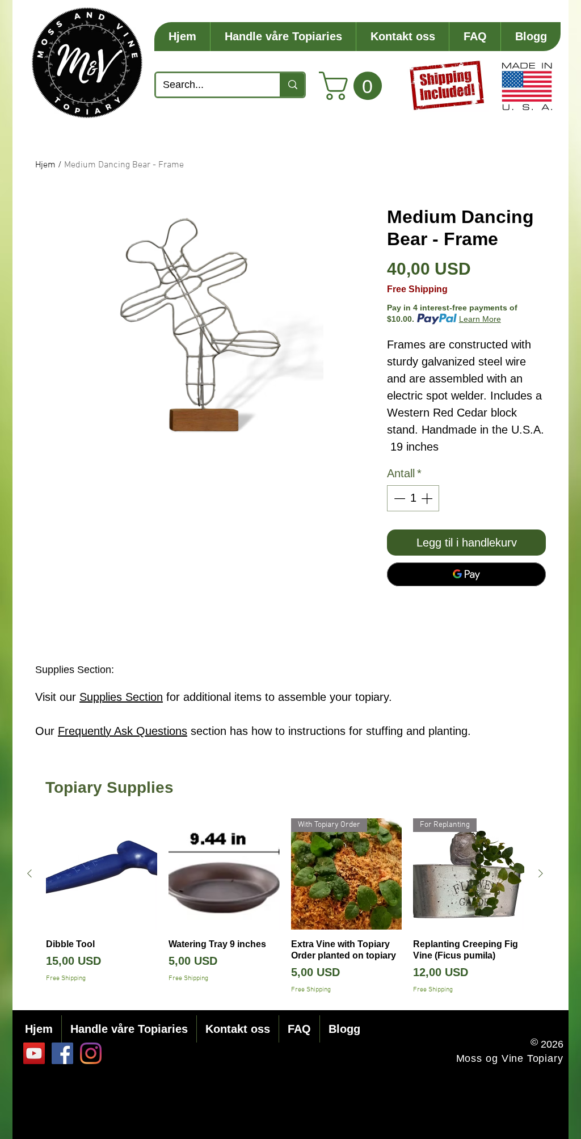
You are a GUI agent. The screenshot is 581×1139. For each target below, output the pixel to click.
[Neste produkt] (541, 873)
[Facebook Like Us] (62, 1053)
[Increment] (427, 498)
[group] (285, 906)
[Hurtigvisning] (101, 874)
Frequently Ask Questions (122, 731)
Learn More (480, 318)
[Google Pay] (466, 574)
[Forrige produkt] (29, 873)
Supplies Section (121, 697)
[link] (354, 86)
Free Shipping (417, 289)
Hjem (45, 165)
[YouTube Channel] (34, 1053)
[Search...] (292, 84)
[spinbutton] (413, 498)
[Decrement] (398, 498)
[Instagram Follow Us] (91, 1053)
